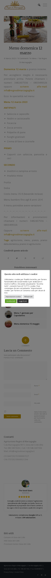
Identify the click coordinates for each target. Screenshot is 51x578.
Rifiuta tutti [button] (28, 296)
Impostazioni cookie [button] (13, 296)
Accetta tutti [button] (10, 301)
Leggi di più (23, 301)
